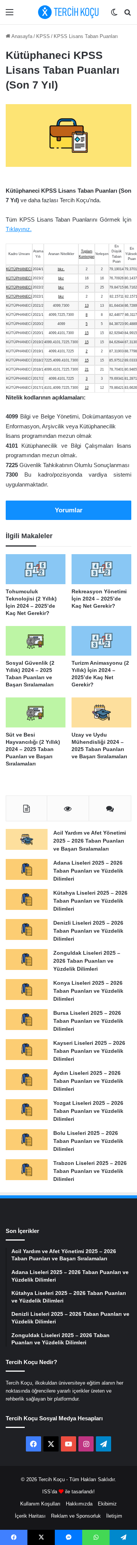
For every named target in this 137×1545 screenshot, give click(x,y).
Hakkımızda (79, 1504)
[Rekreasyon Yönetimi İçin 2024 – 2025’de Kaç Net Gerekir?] (101, 569)
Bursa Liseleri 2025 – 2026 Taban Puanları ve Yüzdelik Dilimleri (88, 1021)
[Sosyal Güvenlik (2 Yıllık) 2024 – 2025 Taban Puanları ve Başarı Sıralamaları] (35, 641)
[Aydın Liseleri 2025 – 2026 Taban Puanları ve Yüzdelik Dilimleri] (27, 1079)
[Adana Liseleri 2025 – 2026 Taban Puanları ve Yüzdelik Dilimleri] (27, 869)
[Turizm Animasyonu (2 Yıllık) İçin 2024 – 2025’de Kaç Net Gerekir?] (101, 641)
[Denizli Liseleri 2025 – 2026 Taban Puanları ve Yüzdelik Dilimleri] (27, 929)
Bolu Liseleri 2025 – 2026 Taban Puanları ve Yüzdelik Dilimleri (88, 1141)
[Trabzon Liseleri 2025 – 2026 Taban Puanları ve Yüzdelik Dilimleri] (27, 1169)
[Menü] (9, 15)
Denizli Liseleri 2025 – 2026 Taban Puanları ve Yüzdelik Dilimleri (88, 931)
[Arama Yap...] (127, 15)
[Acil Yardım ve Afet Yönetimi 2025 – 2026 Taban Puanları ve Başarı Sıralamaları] (27, 839)
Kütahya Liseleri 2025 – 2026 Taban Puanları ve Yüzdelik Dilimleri (90, 901)
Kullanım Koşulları (40, 1504)
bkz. (61, 269)
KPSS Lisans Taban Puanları (86, 36)
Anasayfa (21, 36)
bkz (61, 278)
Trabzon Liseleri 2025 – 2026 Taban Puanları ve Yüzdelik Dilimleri (90, 1171)
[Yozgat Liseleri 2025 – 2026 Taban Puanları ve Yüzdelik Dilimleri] (27, 1109)
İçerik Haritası (30, 1516)
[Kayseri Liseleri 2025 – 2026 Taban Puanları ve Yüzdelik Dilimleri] (27, 1049)
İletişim (114, 1516)
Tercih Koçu (51, 1479)
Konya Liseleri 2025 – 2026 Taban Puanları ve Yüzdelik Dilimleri (88, 991)
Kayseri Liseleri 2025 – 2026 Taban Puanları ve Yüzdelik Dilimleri (89, 1051)
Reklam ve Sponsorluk (76, 1516)
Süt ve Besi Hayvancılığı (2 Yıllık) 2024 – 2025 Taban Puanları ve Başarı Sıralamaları (33, 749)
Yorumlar (69, 510)
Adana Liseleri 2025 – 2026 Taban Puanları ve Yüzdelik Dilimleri (88, 871)
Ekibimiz (107, 1504)
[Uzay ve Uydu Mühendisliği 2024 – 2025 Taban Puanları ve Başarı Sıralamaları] (101, 712)
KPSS (43, 36)
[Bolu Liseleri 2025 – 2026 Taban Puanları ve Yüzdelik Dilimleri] (27, 1139)
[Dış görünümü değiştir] (114, 15)
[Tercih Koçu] (68, 12)
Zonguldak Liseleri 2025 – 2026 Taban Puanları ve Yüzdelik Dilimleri (86, 961)
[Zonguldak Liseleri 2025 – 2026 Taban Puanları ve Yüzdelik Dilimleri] (27, 959)
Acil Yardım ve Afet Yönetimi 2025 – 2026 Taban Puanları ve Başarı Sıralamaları (89, 841)
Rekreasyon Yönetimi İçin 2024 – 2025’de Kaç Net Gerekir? (99, 598)
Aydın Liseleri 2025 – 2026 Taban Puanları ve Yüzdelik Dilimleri (88, 1081)
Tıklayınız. (19, 229)
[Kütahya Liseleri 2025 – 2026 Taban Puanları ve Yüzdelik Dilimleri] (27, 899)
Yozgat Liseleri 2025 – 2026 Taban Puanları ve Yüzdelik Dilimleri (88, 1111)
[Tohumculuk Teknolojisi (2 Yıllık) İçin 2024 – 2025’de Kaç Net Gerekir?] (35, 569)
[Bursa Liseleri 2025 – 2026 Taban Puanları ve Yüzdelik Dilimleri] (27, 1019)
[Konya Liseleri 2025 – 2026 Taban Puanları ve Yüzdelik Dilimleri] (27, 989)
